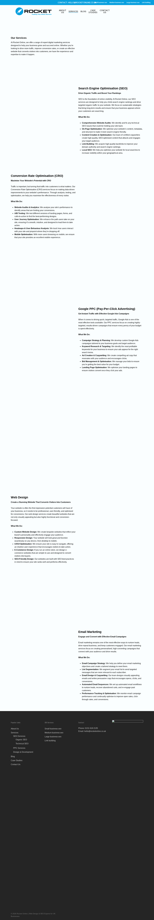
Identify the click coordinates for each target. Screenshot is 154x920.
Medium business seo (116, 2)
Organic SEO (21, 740)
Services (73, 11)
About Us (62, 11)
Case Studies (93, 11)
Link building (146, 2)
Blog (83, 11)
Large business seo (133, 2)
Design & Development (23, 752)
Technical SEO (22, 744)
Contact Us (105, 11)
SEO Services (19, 736)
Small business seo (100, 2)
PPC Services (19, 748)
